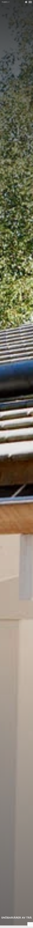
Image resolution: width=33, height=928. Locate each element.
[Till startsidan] (5, 2)
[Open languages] (26, 2)
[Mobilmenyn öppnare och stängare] (30, 2)
